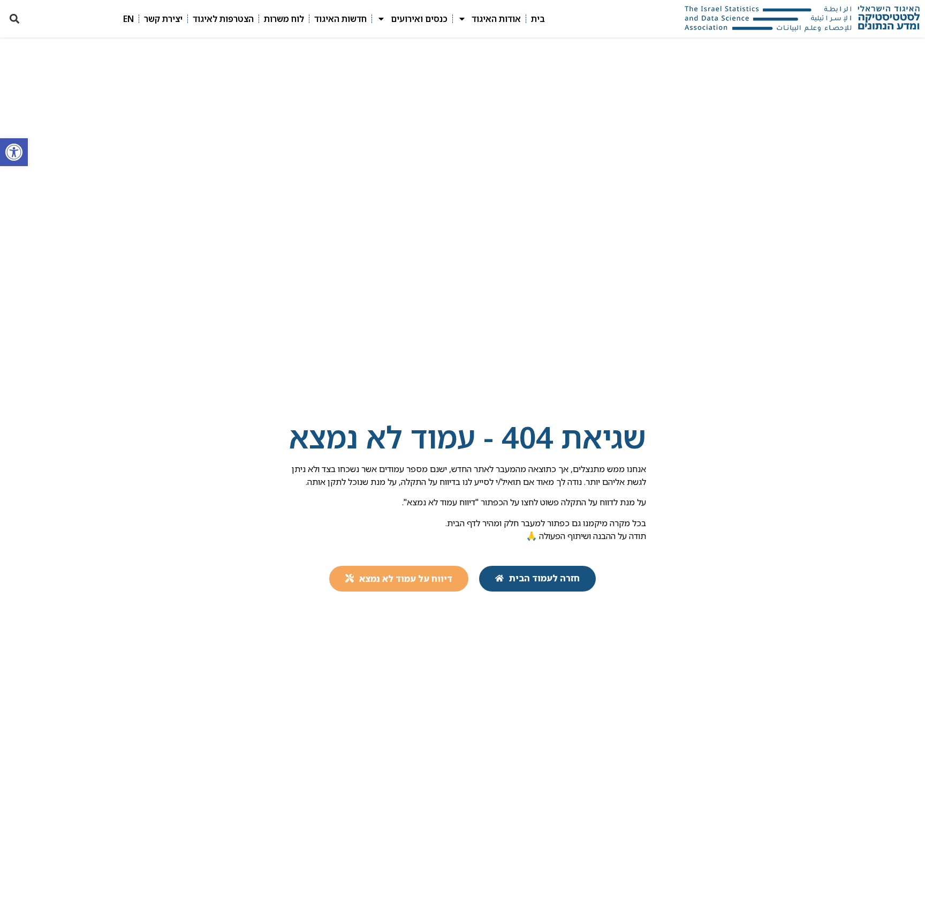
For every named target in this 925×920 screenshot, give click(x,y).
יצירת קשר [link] (163, 19)
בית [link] (538, 19)
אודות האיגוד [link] (496, 19)
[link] (14, 152)
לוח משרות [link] (284, 19)
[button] (14, 19)
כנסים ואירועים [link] (419, 19)
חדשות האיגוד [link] (340, 19)
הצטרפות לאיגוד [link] (223, 19)
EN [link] (128, 19)
